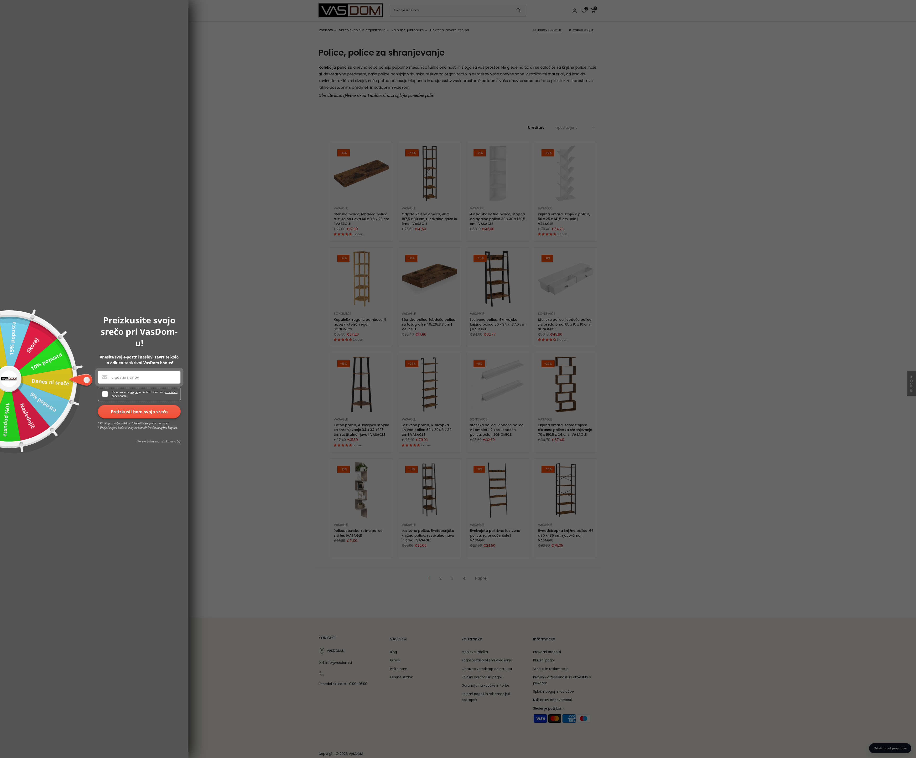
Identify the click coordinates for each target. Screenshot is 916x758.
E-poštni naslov (125, 377)
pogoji (134, 392)
